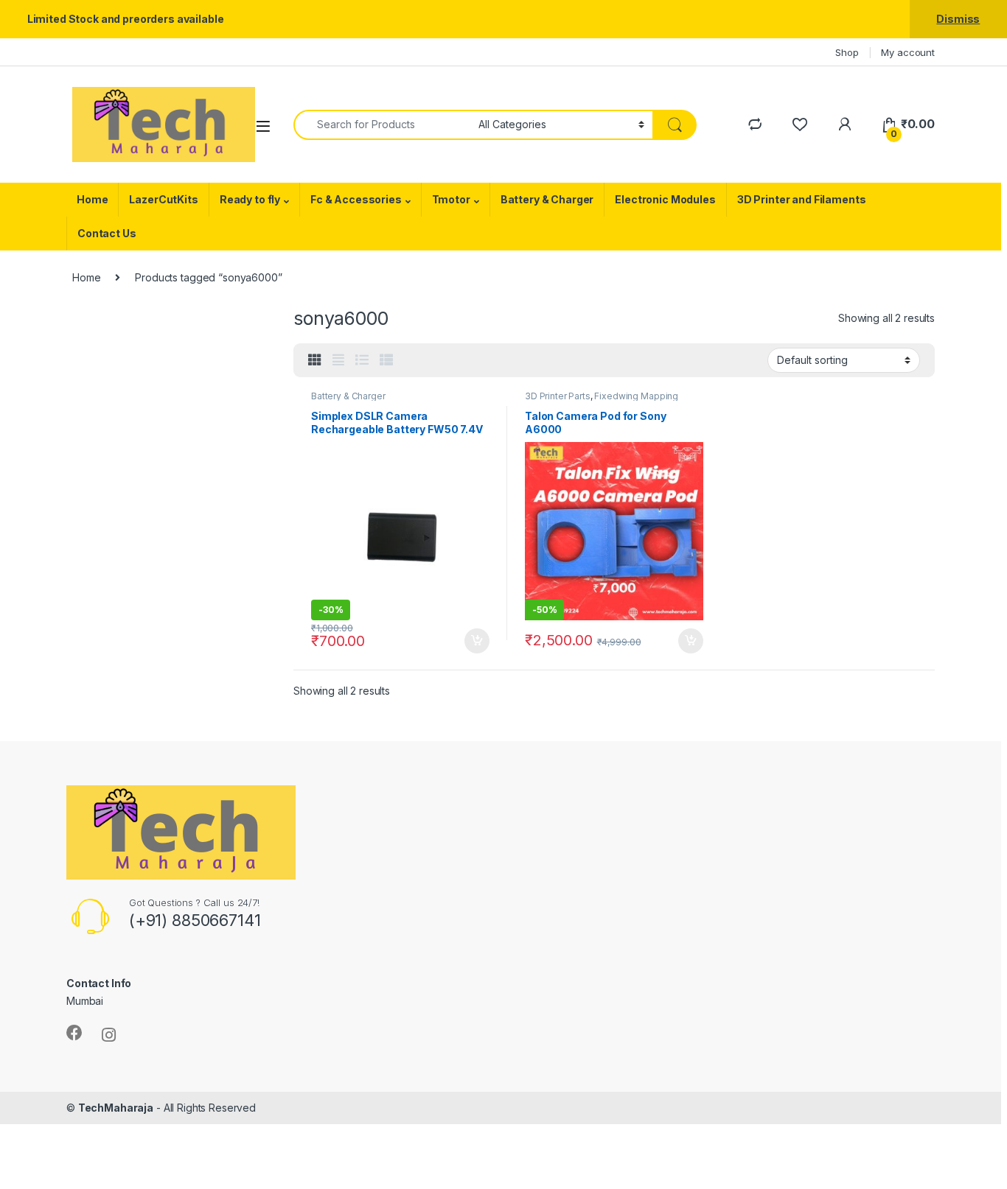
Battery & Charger (547, 199)
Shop (846, 52)
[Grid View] (314, 360)
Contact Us (106, 233)
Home (92, 199)
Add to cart (476, 640)
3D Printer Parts (557, 395)
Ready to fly (250, 199)
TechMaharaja (115, 1107)
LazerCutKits (163, 199)
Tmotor (451, 199)
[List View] (362, 360)
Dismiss (958, 19)
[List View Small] (386, 360)
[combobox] (381, 125)
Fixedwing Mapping (636, 395)
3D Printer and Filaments (801, 199)
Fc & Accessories (356, 199)
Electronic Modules (665, 199)
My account (908, 52)
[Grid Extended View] (338, 360)
